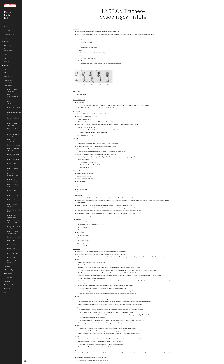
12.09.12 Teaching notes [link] (12, 191)
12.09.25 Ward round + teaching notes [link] (14, 227)
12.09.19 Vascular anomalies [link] (12, 205)
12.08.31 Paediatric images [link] (13, 129)
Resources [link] (7, 288)
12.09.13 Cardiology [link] (13, 195)
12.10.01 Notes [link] (11, 244)
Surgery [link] (7, 281)
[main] (123, 13)
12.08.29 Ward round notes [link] (13, 108)
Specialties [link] (8, 277)
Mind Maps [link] (7, 61)
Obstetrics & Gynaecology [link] (9, 81)
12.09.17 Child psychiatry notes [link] (12, 200)
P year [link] (5, 69)
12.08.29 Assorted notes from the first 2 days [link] (13, 96)
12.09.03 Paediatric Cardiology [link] (13, 149)
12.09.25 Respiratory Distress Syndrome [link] (13, 221)
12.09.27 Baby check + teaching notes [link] (14, 232)
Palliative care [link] (9, 266)
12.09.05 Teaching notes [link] (12, 164)
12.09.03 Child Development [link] (11, 140)
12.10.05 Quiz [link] (11, 257)
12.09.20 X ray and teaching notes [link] (12, 216)
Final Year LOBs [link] (8, 45)
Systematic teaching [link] (11, 285)
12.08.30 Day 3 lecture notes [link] (14, 113)
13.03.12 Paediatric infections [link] (13, 261)
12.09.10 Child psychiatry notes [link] (12, 180)
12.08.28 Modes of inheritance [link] (12, 90)
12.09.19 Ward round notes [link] (13, 210)
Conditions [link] (7, 30)
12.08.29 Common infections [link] (12, 102)
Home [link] (5, 54)
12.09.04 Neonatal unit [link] (14, 159)
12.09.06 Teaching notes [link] (12, 169)
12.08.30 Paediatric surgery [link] (13, 118)
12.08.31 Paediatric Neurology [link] (13, 135)
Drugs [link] (5, 38)
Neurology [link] (8, 76)
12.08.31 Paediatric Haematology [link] (13, 124)
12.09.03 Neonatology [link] (13, 145)
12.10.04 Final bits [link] (12, 253)
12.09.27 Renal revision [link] (14, 237)
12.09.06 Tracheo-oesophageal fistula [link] (12, 174)
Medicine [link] (6, 27)
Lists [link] (5, 58)
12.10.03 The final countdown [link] (12, 249)
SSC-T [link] (5, 292)
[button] (222, 2)
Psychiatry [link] (8, 273)
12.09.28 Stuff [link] (11, 240)
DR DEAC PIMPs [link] (9, 34)
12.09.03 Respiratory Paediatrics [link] (13, 154)
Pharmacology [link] (9, 270)
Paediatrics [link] (8, 85)
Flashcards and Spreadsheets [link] (8, 49)
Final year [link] (6, 41)
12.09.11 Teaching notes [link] (12, 185)
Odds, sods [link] (7, 65)
